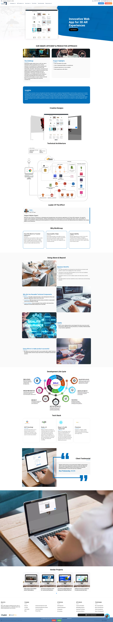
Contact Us (101, 3)
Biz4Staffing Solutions (80, 607)
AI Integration (59, 609)
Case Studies (26, 609)
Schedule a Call (108, 3)
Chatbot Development (61, 607)
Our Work (26, 607)
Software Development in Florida (41, 607)
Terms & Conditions (39, 609)
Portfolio (34, 3)
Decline (53, 620)
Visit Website (74, 29)
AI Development (60, 605)
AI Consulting (59, 611)
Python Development (99, 609)
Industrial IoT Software (80, 609)
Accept (59, 620)
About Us (26, 605)
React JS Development (99, 611)
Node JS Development (99, 607)
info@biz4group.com (107, 0)
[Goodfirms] (13, 614)
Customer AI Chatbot (80, 605)
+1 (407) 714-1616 (96, 0)
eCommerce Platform (80, 611)
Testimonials (41, 3)
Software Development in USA (41, 605)
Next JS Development (99, 605)
